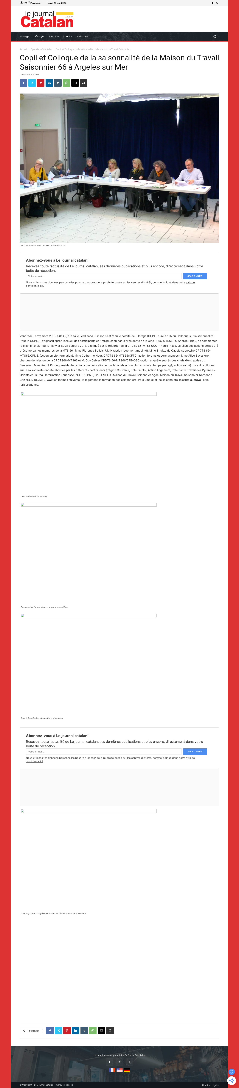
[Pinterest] (40, 83)
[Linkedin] (49, 83)
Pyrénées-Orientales (41, 49)
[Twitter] (217, 3)
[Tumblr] (58, 83)
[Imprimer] (83, 83)
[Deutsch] (127, 1072)
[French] (112, 1072)
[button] (214, 36)
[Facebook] (212, 3)
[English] (119, 1072)
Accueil (23, 49)
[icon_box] (72, 3)
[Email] (75, 83)
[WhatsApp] (66, 83)
